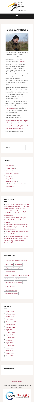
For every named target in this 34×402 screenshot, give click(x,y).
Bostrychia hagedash (21, 260)
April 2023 (9, 319)
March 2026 (10, 311)
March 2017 (10, 353)
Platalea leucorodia (21, 279)
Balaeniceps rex (9, 260)
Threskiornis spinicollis (11, 293)
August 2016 (10, 356)
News (8, 176)
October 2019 (10, 332)
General (8, 171)
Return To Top (17, 381)
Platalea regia (18, 282)
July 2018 (9, 340)
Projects (8, 179)
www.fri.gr (21, 61)
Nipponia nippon (24, 275)
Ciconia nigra (18, 264)
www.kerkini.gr (11, 108)
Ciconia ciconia (9, 264)
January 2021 (10, 327)
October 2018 (10, 337)
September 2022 (11, 322)
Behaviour (9, 166)
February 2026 (10, 314)
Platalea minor (9, 282)
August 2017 (10, 348)
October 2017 (10, 345)
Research (9, 186)
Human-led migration (16, 184)
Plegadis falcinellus (10, 286)
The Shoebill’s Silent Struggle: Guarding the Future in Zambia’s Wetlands (15, 220)
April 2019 (9, 335)
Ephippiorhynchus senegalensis (14, 268)
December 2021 (11, 324)
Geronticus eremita (10, 271)
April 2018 (9, 343)
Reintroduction (11, 181)
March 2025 (10, 316)
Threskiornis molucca (11, 290)
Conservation (10, 168)
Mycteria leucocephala (11, 275)
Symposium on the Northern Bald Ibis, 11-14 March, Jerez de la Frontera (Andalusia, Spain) (16, 227)
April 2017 (9, 350)
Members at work (12, 173)
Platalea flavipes (9, 279)
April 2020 (9, 330)
